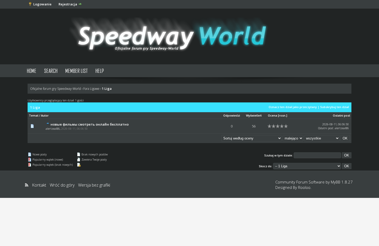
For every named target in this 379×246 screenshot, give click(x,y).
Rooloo (304, 187)
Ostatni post (341, 115)
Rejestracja (68, 4)
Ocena (272, 115)
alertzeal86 (53, 128)
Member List (76, 70)
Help (99, 70)
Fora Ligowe (91, 88)
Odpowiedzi (231, 115)
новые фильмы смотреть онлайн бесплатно (90, 124)
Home (31, 70)
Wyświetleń (254, 115)
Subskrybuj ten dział (334, 107)
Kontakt (39, 185)
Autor (45, 115)
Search (50, 70)
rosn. (282, 115)
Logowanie (42, 4)
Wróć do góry (62, 185)
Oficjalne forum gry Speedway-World (55, 88)
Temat (33, 115)
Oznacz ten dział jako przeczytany (293, 107)
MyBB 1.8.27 (342, 181)
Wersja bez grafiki (94, 185)
